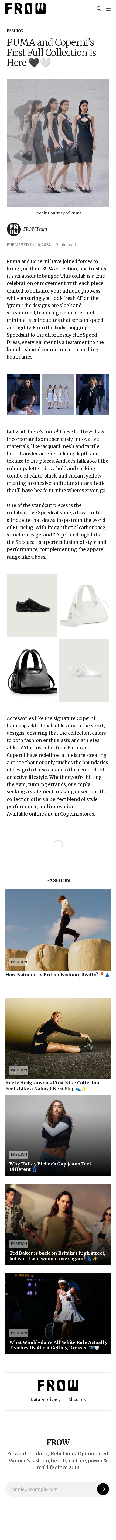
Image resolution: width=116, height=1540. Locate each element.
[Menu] (108, 8)
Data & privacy (45, 1399)
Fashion (15, 31)
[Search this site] (99, 8)
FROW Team (35, 229)
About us (77, 1399)
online (36, 814)
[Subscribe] (103, 1489)
